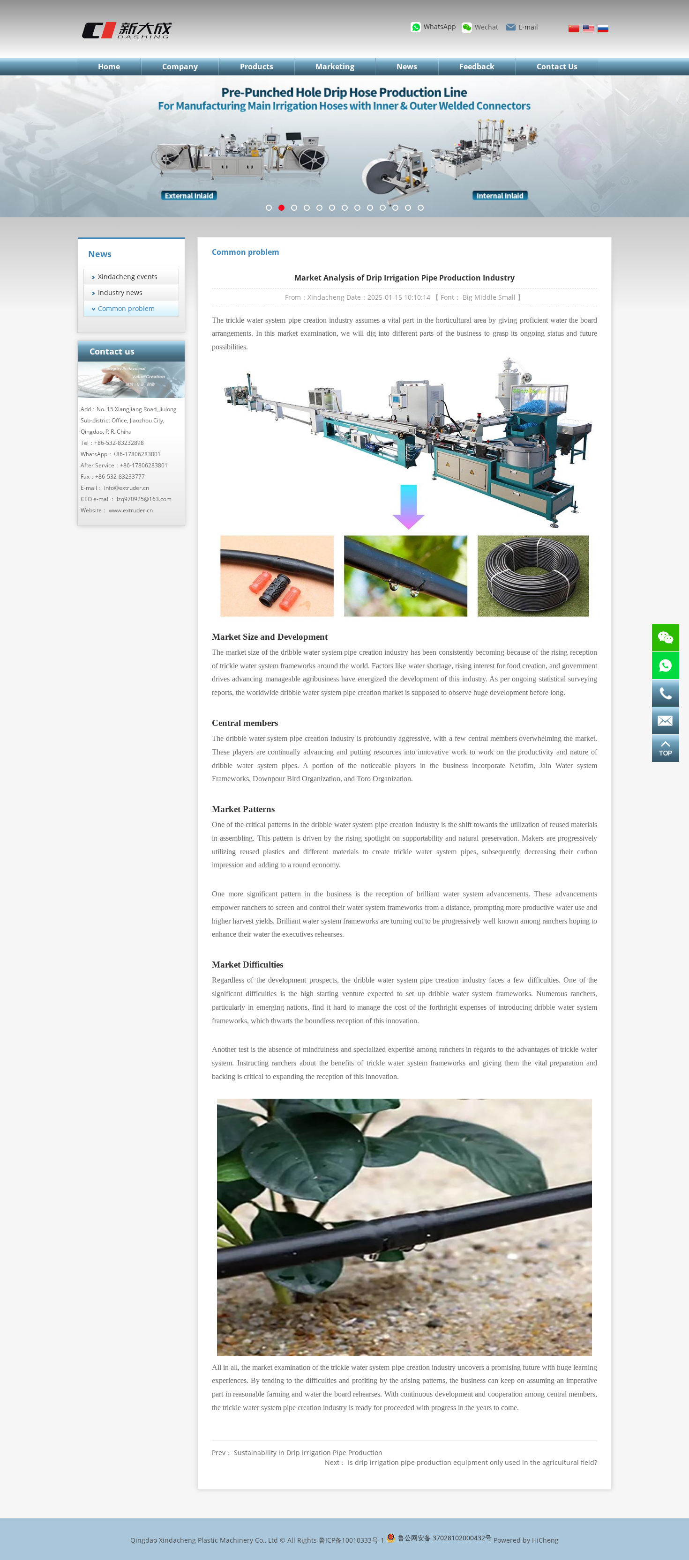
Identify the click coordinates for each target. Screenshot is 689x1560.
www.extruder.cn (131, 510)
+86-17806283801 (137, 454)
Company (180, 66)
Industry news (120, 292)
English (588, 28)
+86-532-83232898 (119, 443)
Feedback (476, 66)
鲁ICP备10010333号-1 (351, 1540)
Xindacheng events (127, 276)
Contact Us (557, 66)
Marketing (334, 66)
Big (467, 297)
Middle (485, 297)
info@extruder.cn (126, 488)
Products (256, 66)
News (407, 66)
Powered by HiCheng (526, 1540)
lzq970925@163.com (144, 499)
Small (507, 297)
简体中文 (574, 28)
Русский (603, 28)
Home (109, 66)
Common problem (126, 308)
